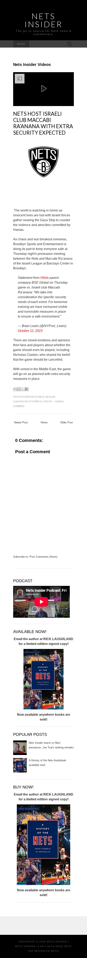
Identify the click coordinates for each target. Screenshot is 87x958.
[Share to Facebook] (26, 389)
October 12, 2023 (30, 330)
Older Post (66, 422)
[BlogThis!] (19, 389)
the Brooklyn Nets (43, 951)
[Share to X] (23, 389)
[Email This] (15, 389)
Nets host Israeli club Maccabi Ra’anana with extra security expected (43, 123)
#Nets (44, 277)
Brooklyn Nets (35, 397)
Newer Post (21, 422)
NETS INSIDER (43, 20)
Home (44, 422)
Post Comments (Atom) (43, 556)
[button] (43, 88)
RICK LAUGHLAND (58, 639)
